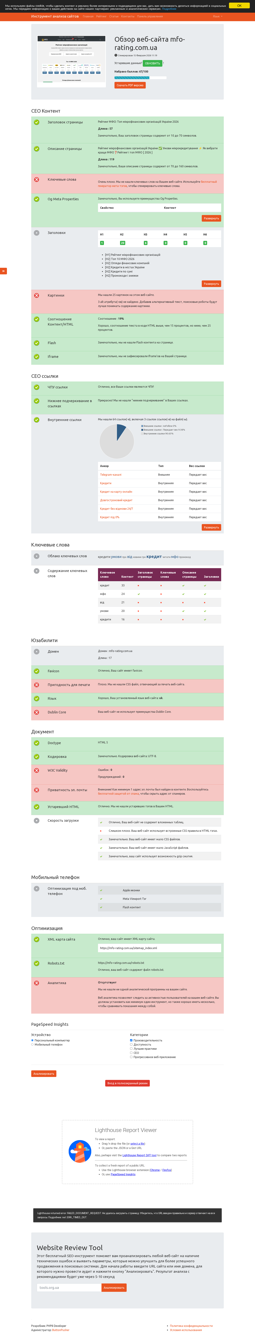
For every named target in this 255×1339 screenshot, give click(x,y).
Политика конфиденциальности (191, 1325)
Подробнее (169, 8)
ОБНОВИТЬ (152, 63)
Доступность (142, 1044)
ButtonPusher (60, 1330)
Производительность (148, 1040)
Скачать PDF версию (130, 85)
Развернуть (211, 218)
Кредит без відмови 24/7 (116, 508)
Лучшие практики (145, 1048)
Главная (88, 16)
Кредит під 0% (109, 517)
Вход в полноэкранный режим (128, 1083)
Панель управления (150, 16)
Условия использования (186, 1330)
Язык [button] (216, 16)
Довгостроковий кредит (116, 500)
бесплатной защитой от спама (118, 793)
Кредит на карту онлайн (116, 491)
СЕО (136, 1052)
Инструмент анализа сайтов (55, 16)
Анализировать (43, 1073)
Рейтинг (101, 16)
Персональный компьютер (52, 1040)
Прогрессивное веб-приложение (155, 1057)
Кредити (105, 483)
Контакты (127, 16)
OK (239, 5)
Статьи (113, 16)
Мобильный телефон (48, 1044)
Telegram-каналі (110, 474)
